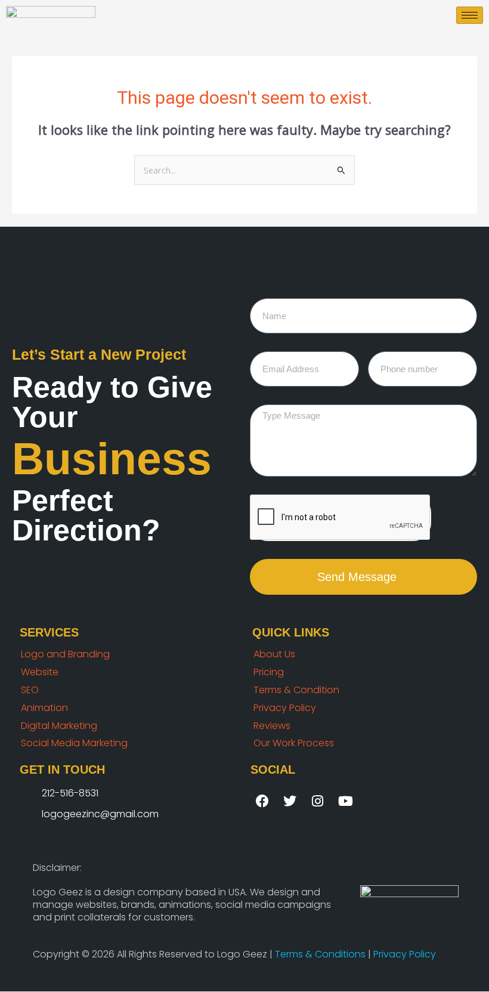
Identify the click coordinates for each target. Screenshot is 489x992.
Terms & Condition (296, 690)
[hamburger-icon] (469, 15)
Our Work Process (293, 743)
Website (39, 672)
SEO (30, 690)
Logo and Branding (65, 654)
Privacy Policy (284, 708)
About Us (274, 654)
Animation (44, 708)
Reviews (271, 726)
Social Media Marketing (74, 743)
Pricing (268, 672)
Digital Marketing (59, 726)
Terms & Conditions (321, 954)
